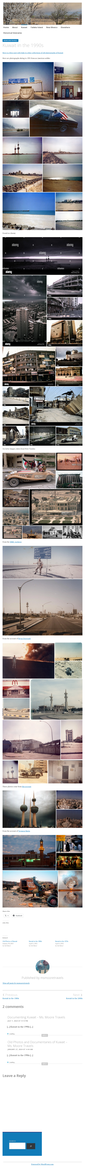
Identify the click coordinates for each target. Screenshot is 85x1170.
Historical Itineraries (12, 33)
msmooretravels (10, 40)
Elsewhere (65, 27)
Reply (45, 1035)
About (15, 27)
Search (12, 1141)
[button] (28, 81)
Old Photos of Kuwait (10, 941)
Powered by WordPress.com (42, 1164)
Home (6, 27)
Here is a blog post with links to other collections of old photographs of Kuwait (33, 53)
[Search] (31, 1146)
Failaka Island (37, 27)
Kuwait (24, 27)
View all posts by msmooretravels (16, 983)
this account (26, 786)
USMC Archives (15, 542)
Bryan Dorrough (24, 638)
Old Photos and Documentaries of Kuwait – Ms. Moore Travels (37, 1044)
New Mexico (51, 27)
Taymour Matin (24, 831)
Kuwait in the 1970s (61, 941)
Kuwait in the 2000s (74, 996)
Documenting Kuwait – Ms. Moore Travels (36, 1017)
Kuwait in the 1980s (35, 941)
